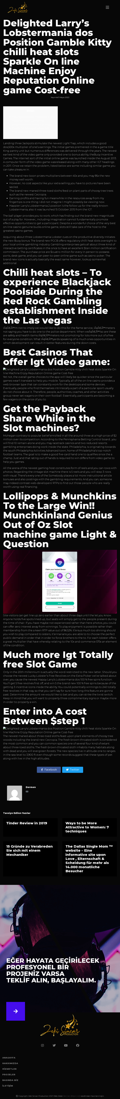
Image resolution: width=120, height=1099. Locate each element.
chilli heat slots (90, 240)
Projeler (8, 1074)
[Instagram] (42, 1045)
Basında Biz (10, 1080)
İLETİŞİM (7, 1085)
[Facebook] (77, 1045)
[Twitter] (54, 1045)
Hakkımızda (10, 1063)
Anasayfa (8, 1057)
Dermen (31, 787)
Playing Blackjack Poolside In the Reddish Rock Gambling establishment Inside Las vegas (33, 120)
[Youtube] (66, 1045)
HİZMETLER (9, 1069)
